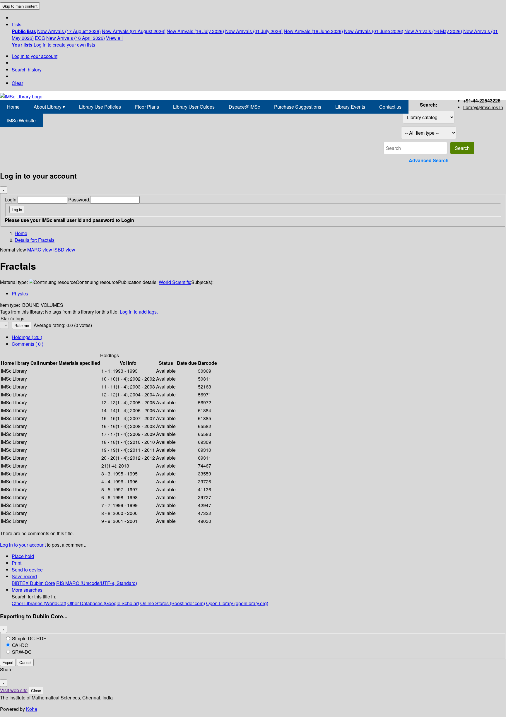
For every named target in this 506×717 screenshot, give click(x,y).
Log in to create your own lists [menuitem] (64, 44)
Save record (24, 576)
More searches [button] (27, 589)
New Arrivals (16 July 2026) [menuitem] (195, 31)
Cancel (25, 662)
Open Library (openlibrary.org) (237, 603)
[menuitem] (24, 31)
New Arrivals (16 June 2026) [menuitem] (313, 31)
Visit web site (14, 690)
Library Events (350, 106)
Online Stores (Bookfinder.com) (172, 603)
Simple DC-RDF (29, 638)
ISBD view (64, 249)
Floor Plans (147, 106)
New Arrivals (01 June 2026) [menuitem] (373, 31)
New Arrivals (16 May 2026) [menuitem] (433, 31)
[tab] (27, 343)
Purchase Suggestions (297, 106)
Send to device (27, 569)
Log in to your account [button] (23, 544)
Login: (11, 199)
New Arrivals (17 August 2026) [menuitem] (69, 31)
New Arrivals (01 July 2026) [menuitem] (254, 31)
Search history (27, 69)
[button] (16, 24)
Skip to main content (19, 6)
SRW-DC (22, 651)
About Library (49, 106)
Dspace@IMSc (244, 106)
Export (7, 662)
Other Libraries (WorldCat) (39, 603)
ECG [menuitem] (40, 38)
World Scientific (175, 282)
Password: (79, 199)
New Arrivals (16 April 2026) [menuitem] (75, 38)
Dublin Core (42, 583)
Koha (31, 709)
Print (16, 562)
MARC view (39, 249)
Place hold (23, 556)
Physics (20, 293)
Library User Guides (194, 106)
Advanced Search (429, 160)
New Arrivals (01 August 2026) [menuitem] (133, 31)
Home (13, 106)
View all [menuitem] (114, 38)
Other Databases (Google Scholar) (103, 603)
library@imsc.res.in (483, 107)
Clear (17, 83)
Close (36, 690)
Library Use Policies (100, 106)
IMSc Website (21, 120)
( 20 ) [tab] (27, 337)
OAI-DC (20, 645)
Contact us (390, 106)
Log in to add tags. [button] (139, 311)
